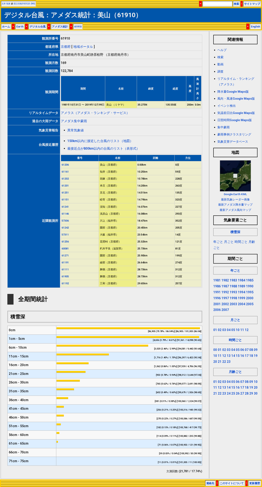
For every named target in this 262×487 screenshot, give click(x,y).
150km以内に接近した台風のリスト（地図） (100, 141)
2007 (225, 310)
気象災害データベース (232, 141)
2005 (249, 304)
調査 (220, 71)
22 (224, 362)
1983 (233, 280)
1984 (241, 280)
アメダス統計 (60, 26)
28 (246, 393)
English (255, 26)
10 (237, 330)
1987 (225, 286)
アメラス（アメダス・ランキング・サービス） (95, 113)
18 (251, 356)
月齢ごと (235, 372)
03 (224, 330)
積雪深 (235, 232)
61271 (65, 255)
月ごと (229, 242)
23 (228, 362)
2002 (225, 304)
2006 (217, 310)
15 (237, 356)
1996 (217, 298)
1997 (225, 298)
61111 (65, 269)
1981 (217, 280)
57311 (65, 234)
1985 (249, 280)
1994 (241, 292)
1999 (241, 298)
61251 (65, 192)
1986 (217, 286)
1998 (233, 298)
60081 (65, 248)
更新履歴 (254, 483)
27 (242, 393)
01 (215, 330)
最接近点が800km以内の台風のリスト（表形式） (103, 148)
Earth (19, 26)
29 (251, 393)
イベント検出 (226, 106)
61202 (65, 178)
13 (228, 356)
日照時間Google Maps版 (234, 120)
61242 (65, 227)
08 (251, 350)
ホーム (6, 26)
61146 (65, 213)
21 (219, 362)
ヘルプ (222, 50)
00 (215, 350)
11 (242, 330)
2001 (217, 304)
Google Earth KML (235, 194)
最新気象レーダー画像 (235, 199)
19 (255, 356)
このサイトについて (232, 483)
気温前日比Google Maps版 (236, 113)
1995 (249, 292)
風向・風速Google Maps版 (236, 98)
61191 (65, 262)
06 (242, 350)
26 (237, 393)
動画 (220, 64)
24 (228, 393)
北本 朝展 (6, 3)
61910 (77, 26)
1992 (225, 292)
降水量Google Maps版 (233, 91)
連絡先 (210, 483)
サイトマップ (252, 3)
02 (219, 330)
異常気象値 (75, 130)
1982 (225, 280)
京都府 (66, 47)
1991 (217, 292)
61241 (65, 206)
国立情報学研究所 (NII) (24, 3)
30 (255, 393)
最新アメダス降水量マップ (235, 204)
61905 (65, 276)
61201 (65, 185)
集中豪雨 (223, 127)
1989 (241, 286)
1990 (249, 286)
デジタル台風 (38, 26)
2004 (241, 304)
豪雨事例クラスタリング (234, 134)
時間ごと (241, 242)
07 (246, 350)
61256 (65, 241)
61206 (65, 164)
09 (255, 350)
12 (246, 330)
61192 (65, 283)
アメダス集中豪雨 (74, 121)
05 (233, 330)
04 (228, 330)
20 (215, 362)
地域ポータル (83, 47)
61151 (65, 199)
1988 (233, 286)
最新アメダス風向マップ (235, 210)
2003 (233, 304)
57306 (65, 220)
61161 (65, 171)
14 (233, 356)
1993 (233, 292)
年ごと (218, 242)
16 (242, 356)
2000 (249, 298)
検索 (236, 3)
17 (246, 356)
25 (233, 393)
